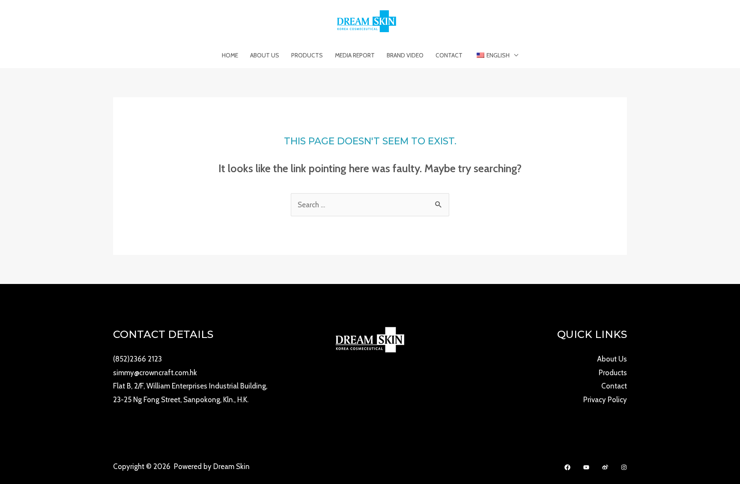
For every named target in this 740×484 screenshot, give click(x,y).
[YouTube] (586, 467)
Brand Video (405, 55)
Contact (449, 55)
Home (230, 55)
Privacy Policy (605, 399)
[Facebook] (567, 467)
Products (307, 55)
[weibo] (605, 467)
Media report (355, 55)
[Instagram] (624, 467)
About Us (264, 55)
